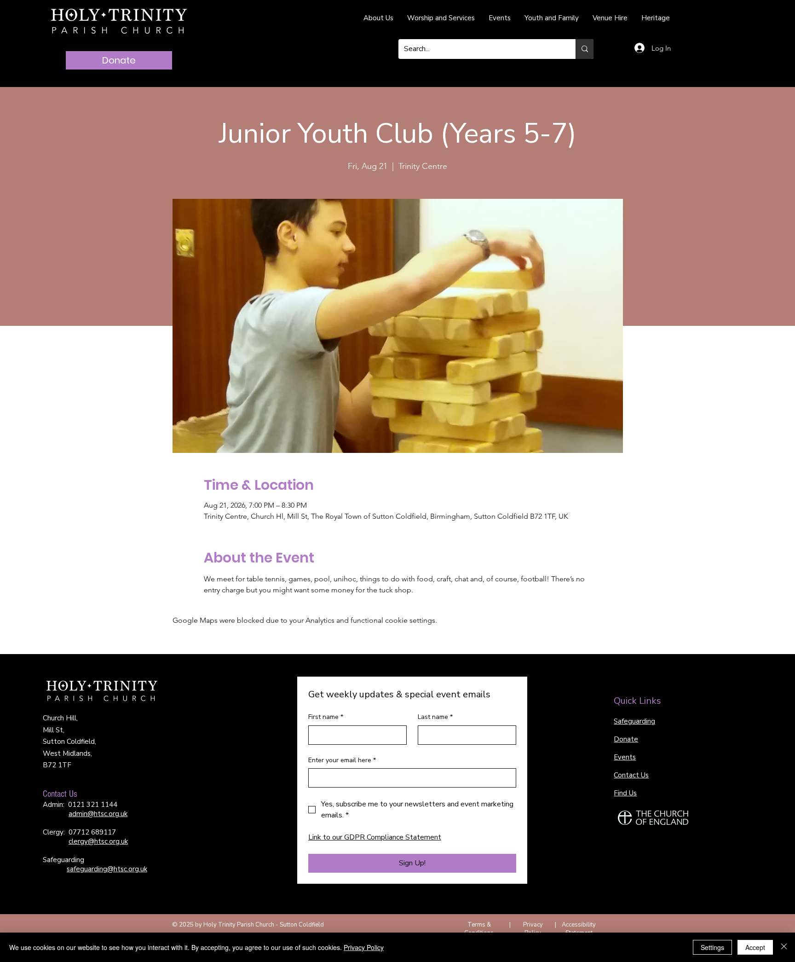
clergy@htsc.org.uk (98, 841)
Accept (755, 947)
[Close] (783, 947)
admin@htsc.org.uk (98, 813)
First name (325, 717)
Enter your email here (342, 760)
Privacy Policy (533, 929)
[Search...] (584, 49)
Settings (712, 947)
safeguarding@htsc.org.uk (107, 869)
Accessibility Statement (579, 929)
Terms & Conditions (479, 929)
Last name (435, 717)
